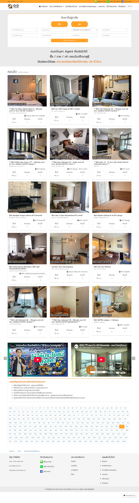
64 (46, 415)
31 (19, 412)
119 (63, 423)
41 (64, 412)
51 (109, 412)
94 (60, 419)
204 (10, 437)
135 (20, 426)
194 (76, 434)
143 (61, 426)
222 (104, 437)
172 (86, 430)
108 (10, 423)
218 (84, 437)
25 (112, 408)
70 (74, 415)
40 (59, 412)
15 (68, 408)
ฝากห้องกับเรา (71, 6)
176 (106, 430)
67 (60, 415)
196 (87, 434)
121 (73, 423)
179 (122, 430)
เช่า (79, 24)
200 (107, 434)
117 (53, 423)
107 (125, 419)
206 (21, 437)
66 (55, 415)
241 (85, 441)
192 (66, 434)
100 (88, 419)
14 (64, 408)
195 (81, 434)
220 (94, 437)
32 (23, 412)
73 (87, 415)
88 (33, 419)
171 (82, 430)
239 (74, 441)
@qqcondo (101, 1)
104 (109, 419)
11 (51, 408)
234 (47, 441)
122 (77, 423)
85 (19, 419)
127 (103, 423)
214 (63, 437)
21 (94, 408)
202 (118, 434)
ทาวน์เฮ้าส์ (74, 470)
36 (41, 412)
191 (61, 434)
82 (128, 415)
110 (21, 423)
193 (71, 434)
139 (40, 426)
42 (68, 412)
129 (113, 423)
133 (10, 426)
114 (39, 423)
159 (20, 430)
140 (45, 426)
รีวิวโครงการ (112, 6)
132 (128, 423)
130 (118, 423)
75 (96, 415)
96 (70, 419)
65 (51, 415)
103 (104, 419)
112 (30, 423)
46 (87, 412)
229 (21, 441)
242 (90, 441)
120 (68, 423)
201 (113, 434)
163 (40, 430)
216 (74, 437)
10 (48, 408)
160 (25, 430)
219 (89, 437)
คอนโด (73, 461)
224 (115, 437)
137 (30, 426)
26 (116, 408)
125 (93, 423)
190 (56, 434)
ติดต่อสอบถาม (130, 496)
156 (127, 426)
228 (15, 441)
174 (96, 430)
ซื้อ (59, 24)
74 (92, 415)
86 (24, 419)
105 (114, 419)
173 (91, 430)
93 (56, 419)
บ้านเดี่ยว (74, 466)
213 (58, 437)
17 (76, 408)
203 (124, 434)
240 (80, 441)
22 (98, 408)
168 (66, 430)
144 (66, 426)
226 (126, 437)
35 (36, 412)
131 (123, 423)
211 (49, 437)
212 (53, 437)
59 (23, 415)
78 (110, 415)
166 (56, 430)
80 (119, 415)
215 (69, 437)
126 (98, 423)
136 (25, 426)
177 (112, 430)
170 (76, 430)
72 (83, 415)
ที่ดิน (72, 474)
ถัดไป (124, 441)
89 (38, 419)
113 (34, 423)
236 (58, 441)
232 (37, 441)
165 (51, 430)
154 (117, 426)
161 (30, 430)
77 (105, 415)
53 (118, 412)
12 (56, 408)
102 (99, 419)
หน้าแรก (44, 6)
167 (61, 430)
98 (79, 419)
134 (15, 426)
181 (10, 434)
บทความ (101, 6)
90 (42, 419)
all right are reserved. (85, 489)
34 (32, 412)
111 (25, 423)
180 (127, 430)
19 (85, 408)
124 (87, 423)
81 (123, 415)
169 (71, 430)
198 (97, 434)
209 (38, 437)
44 (77, 412)
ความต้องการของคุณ (87, 6)
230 (26, 441)
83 (10, 419)
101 (94, 419)
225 (120, 437)
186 (35, 434)
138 (35, 426)
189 (51, 434)
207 (27, 437)
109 (15, 423)
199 (102, 434)
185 (30, 434)
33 (27, 412)
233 (42, 441)
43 (73, 412)
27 (121, 408)
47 (91, 412)
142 (55, 426)
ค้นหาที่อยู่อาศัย (70, 40)
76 (101, 415)
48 (96, 412)
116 (49, 423)
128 (108, 423)
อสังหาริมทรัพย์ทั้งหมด (31, 451)
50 (105, 412)
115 (44, 423)
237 (63, 441)
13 (60, 408)
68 (65, 415)
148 (86, 426)
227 (10, 441)
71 (78, 415)
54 (123, 412)
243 (96, 441)
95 (65, 419)
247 (118, 441)
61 (32, 415)
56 (10, 415)
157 (10, 430)
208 (32, 437)
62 (37, 415)
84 (14, 419)
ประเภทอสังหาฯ (56, 6)
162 (35, 430)
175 (101, 430)
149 (91, 426)
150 (97, 426)
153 (112, 426)
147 (81, 426)
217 (79, 437)
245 (107, 441)
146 (76, 426)
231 (32, 441)
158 (15, 430)
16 (72, 408)
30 (14, 412)
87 (28, 419)
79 (114, 415)
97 (74, 419)
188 (46, 434)
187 (40, 434)
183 (20, 434)
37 (45, 412)
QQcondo (127, 1)
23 (103, 408)
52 (114, 412)
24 (107, 408)
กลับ (10, 408)
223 (110, 437)
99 (83, 419)
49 (101, 412)
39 (55, 412)
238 (69, 441)
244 (101, 441)
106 (119, 419)
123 (82, 423)
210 (44, 437)
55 (127, 412)
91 (47, 419)
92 (51, 419)
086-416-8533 (115, 1)
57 (14, 415)
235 (53, 441)
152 (107, 426)
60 (28, 415)
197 (92, 434)
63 (41, 415)
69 (69, 415)
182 (15, 434)
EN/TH (130, 6)
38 (50, 412)
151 (102, 426)
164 (45, 430)
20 (90, 408)
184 (25, 434)
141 (51, 426)
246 (112, 441)
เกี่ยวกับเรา (105, 479)
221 (99, 437)
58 (19, 415)
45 (82, 412)
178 (117, 430)
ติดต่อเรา (122, 6)
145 (71, 426)
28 (125, 408)
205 (16, 437)
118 (58, 423)
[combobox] (24, 30)
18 (81, 408)
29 (10, 412)
